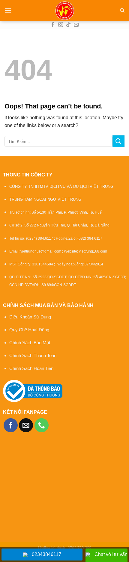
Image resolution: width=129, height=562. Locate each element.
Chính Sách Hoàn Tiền (31, 368)
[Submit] (118, 141)
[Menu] (8, 10)
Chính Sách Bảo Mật (30, 342)
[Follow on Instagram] (60, 25)
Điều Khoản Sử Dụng (30, 316)
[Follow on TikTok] (68, 25)
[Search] (122, 10)
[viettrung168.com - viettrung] (64, 10)
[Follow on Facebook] (52, 25)
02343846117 (46, 554)
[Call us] (41, 425)
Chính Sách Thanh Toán (32, 355)
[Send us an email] (76, 25)
